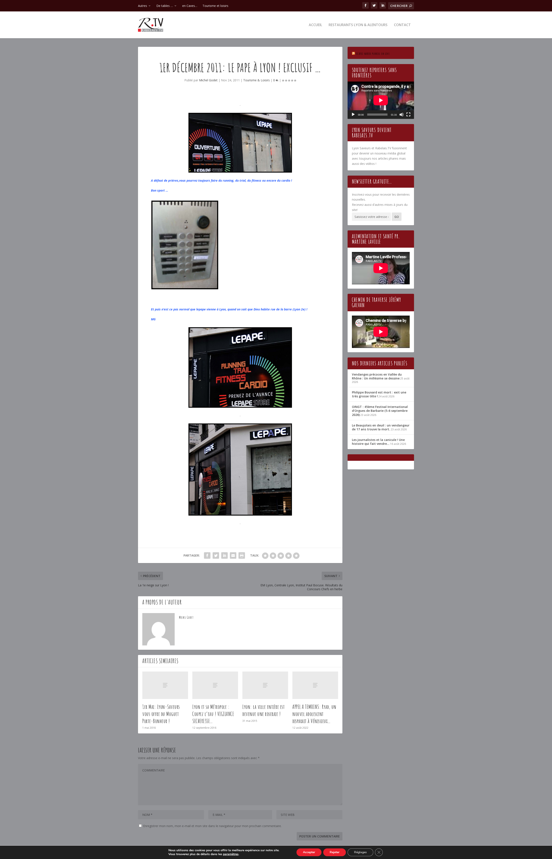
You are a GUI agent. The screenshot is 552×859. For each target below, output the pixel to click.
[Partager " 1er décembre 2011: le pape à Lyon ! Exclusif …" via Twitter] (216, 555)
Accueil (315, 25)
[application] (381, 100)
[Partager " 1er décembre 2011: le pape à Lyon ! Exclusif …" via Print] (241, 555)
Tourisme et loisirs (215, 6)
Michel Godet (208, 80)
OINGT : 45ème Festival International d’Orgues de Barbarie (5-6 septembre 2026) (380, 411)
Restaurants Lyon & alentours (358, 25)
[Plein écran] (408, 114)
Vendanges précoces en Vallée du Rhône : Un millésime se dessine (377, 376)
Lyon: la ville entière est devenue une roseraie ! (263, 710)
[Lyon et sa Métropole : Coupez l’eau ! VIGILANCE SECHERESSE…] (215, 685)
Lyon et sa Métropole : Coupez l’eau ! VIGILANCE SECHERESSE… (213, 713)
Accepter (309, 852)
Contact (402, 25)
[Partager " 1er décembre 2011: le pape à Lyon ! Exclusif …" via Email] (233, 555)
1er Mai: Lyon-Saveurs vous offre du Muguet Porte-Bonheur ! (161, 713)
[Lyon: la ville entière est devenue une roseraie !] (265, 685)
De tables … (164, 6)
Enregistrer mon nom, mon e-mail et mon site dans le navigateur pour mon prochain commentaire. (212, 826)
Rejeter (334, 852)
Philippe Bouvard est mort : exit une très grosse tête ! (379, 394)
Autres (142, 6)
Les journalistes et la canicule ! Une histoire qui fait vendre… (378, 442)
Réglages (360, 852)
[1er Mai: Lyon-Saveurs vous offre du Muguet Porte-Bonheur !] (165, 685)
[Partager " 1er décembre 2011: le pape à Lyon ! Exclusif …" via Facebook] (207, 555)
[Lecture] (353, 114)
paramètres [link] (230, 854)
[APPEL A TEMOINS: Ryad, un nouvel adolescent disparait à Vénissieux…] (315, 685)
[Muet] (401, 114)
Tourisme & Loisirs (256, 80)
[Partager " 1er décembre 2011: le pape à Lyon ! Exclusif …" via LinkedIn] (224, 555)
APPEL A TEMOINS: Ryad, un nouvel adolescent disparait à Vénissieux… (314, 713)
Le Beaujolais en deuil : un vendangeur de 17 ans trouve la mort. (380, 427)
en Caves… (189, 6)
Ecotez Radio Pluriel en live (373, 53)
